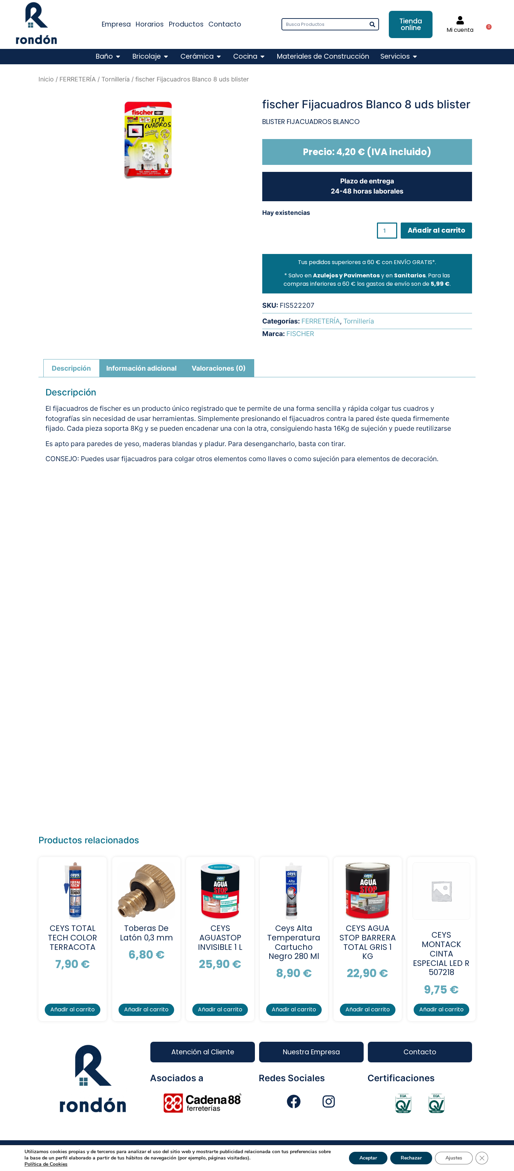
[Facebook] (294, 1101)
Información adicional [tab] (141, 368)
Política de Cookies (45, 1164)
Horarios (150, 24)
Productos (186, 24)
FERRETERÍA (77, 79)
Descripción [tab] (71, 368)
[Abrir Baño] (118, 57)
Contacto (224, 24)
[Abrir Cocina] (262, 57)
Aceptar (368, 1158)
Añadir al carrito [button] (72, 1009)
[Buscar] (372, 24)
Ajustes (453, 1158)
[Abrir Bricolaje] (166, 57)
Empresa (116, 24)
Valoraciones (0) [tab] (219, 368)
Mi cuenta (460, 30)
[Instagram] (329, 1101)
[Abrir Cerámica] (218, 57)
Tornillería (115, 79)
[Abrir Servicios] (415, 57)
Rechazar (411, 1158)
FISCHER (300, 333)
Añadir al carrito (436, 230)
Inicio (46, 79)
